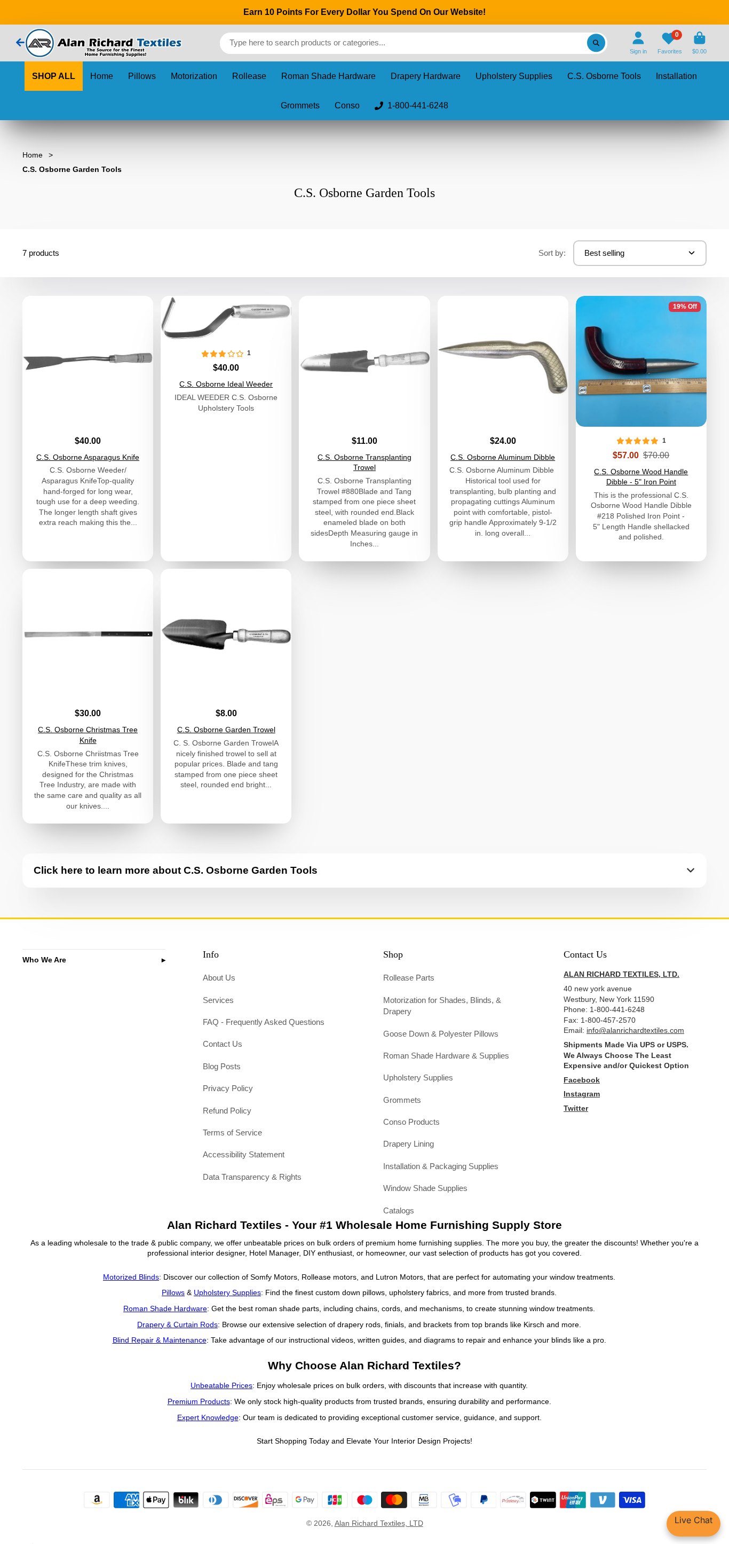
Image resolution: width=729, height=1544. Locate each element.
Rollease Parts (408, 977)
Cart (699, 43)
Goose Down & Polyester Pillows (440, 1033)
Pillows (142, 76)
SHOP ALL (53, 76)
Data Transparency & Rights (252, 1176)
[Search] (596, 43)
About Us (219, 977)
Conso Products (411, 1121)
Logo (102, 43)
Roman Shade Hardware (328, 76)
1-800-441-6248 (417, 105)
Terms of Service (232, 1132)
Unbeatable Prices (221, 1385)
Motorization (194, 76)
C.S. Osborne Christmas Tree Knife (87, 696)
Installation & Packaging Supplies (440, 1166)
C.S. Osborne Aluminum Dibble (503, 428)
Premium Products (199, 1401)
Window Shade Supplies (425, 1188)
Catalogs (398, 1210)
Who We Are (44, 959)
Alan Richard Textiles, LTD (379, 1523)
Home (101, 76)
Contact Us (222, 1043)
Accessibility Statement (243, 1154)
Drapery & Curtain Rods (177, 1324)
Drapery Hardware (426, 76)
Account (638, 43)
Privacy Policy (228, 1088)
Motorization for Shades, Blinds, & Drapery (442, 1006)
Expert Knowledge (208, 1417)
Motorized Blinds (131, 1277)
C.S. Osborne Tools (604, 76)
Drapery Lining (408, 1143)
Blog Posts (222, 1066)
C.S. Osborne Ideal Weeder (226, 428)
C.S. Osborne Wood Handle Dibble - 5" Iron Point (641, 428)
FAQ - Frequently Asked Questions (263, 1021)
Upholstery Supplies (514, 76)
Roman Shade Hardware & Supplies (446, 1055)
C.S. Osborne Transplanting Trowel (364, 428)
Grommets (300, 105)
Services (218, 1000)
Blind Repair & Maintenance (160, 1340)
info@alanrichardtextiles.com (635, 1030)
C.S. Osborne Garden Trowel (226, 696)
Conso (347, 105)
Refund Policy (227, 1110)
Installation (676, 76)
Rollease (249, 76)
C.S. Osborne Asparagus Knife (87, 428)
